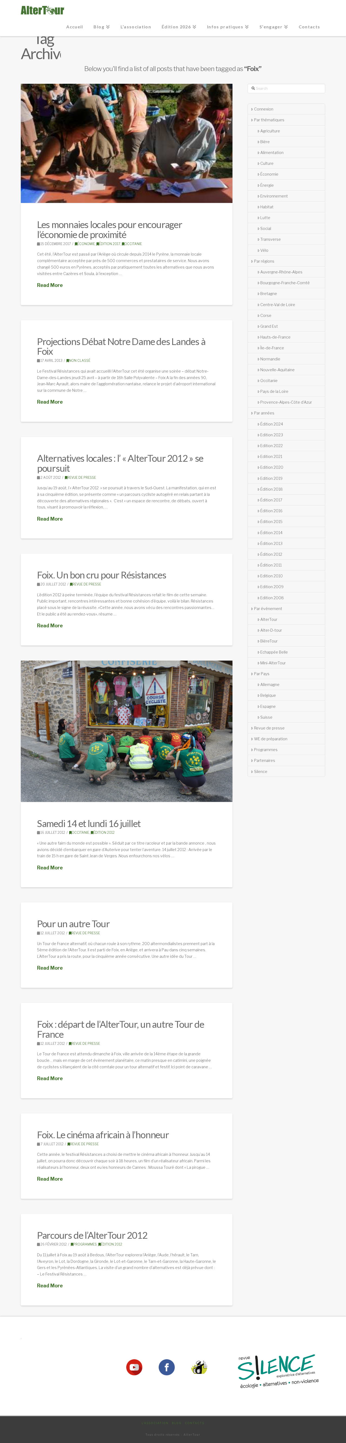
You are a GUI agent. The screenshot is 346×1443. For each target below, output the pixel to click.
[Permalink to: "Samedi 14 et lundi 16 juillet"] (126, 731)
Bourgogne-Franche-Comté (285, 282)
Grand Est (269, 326)
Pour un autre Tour (73, 923)
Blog (177, 1423)
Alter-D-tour (271, 630)
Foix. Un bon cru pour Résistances (101, 574)
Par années (264, 413)
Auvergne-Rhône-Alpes (281, 272)
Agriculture (270, 131)
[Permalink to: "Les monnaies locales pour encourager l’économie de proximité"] (126, 143)
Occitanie (133, 244)
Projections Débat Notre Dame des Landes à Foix (121, 346)
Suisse (266, 717)
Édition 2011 (271, 565)
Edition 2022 (271, 445)
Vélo (264, 250)
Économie (86, 244)
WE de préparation (270, 738)
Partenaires (264, 760)
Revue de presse (81, 478)
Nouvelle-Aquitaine (277, 369)
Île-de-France (272, 348)
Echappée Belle (274, 652)
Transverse (270, 239)
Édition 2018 (271, 489)
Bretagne (268, 293)
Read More (50, 285)
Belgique (268, 695)
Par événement (268, 608)
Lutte (265, 217)
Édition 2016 (271, 510)
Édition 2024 (271, 424)
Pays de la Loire (274, 391)
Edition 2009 (272, 586)
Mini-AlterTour (273, 663)
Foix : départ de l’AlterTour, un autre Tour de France (120, 1029)
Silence (260, 771)
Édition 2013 (271, 543)
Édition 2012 (104, 833)
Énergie (267, 185)
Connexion (263, 109)
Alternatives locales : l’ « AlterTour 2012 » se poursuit (120, 463)
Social (265, 228)
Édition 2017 (109, 244)
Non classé (79, 361)
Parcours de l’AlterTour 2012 (92, 1235)
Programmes (85, 1244)
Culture (267, 163)
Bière (265, 141)
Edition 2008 (272, 597)
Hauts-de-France (275, 337)
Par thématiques (269, 120)
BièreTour (269, 641)
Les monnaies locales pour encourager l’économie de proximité (109, 229)
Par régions (264, 261)
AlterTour (268, 619)
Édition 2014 (271, 532)
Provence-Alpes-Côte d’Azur (286, 402)
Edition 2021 (271, 456)
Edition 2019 (271, 478)
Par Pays (262, 673)
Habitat (267, 207)
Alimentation (272, 152)
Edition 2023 (271, 435)
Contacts (194, 1423)
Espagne (268, 706)
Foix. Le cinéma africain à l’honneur (103, 1134)
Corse (265, 315)
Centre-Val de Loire (277, 304)
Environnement (274, 196)
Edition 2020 (271, 467)
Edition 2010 (271, 576)
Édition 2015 (271, 521)
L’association (155, 1423)
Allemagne (270, 684)
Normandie (270, 359)
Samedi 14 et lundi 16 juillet (89, 823)
